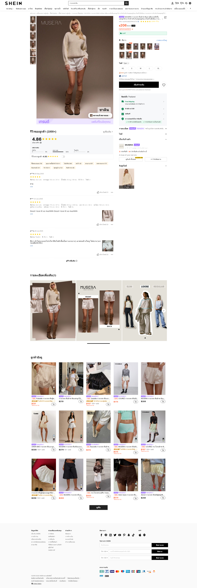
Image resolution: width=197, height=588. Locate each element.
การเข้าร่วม (34, 536)
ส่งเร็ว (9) (78, 163)
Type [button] (125, 63)
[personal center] (172, 3)
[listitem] (126, 179)
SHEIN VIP (51, 550)
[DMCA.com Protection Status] (107, 576)
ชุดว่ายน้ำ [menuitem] (57, 9)
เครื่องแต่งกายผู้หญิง (42, 13)
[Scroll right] (190, 8)
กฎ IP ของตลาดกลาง (37, 581)
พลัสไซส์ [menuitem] (66, 9)
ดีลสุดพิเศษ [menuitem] (38, 9)
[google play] (144, 536)
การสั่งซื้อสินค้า (52, 542)
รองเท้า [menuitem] (104, 9)
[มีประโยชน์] (98, 192)
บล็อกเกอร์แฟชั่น (36, 539)
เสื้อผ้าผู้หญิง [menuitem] (48, 9)
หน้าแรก (32, 13)
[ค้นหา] (126, 3)
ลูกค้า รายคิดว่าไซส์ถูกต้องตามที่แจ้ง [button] (133, 73)
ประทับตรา (63, 581)
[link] (177, 3)
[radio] (122, 46)
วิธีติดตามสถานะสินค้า (55, 545)
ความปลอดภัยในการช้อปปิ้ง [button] (133, 119)
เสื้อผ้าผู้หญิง (53, 13)
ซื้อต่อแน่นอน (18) (36, 163)
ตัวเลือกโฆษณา (73, 581)
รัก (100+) (47, 168)
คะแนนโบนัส (69, 539)
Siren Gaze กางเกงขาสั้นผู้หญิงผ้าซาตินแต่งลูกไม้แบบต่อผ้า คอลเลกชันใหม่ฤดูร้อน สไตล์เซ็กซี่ (126, 495)
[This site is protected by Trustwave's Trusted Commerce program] (101, 576)
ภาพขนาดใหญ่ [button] (162, 40)
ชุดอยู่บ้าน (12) (58, 168)
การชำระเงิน (69, 536)
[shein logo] (13, 3)
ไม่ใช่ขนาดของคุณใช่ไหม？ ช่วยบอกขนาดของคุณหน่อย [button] (136, 79)
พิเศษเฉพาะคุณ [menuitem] (21, 9)
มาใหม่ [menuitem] (30, 9)
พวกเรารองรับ (104, 567)
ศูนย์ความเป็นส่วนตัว (37, 578)
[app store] (140, 536)
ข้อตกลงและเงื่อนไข (73, 578)
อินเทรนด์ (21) (35, 168)
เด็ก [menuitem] (99, 9)
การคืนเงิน (51, 539)
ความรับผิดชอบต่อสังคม (38, 542)
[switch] (63, 156)
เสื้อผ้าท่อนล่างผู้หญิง (64, 13)
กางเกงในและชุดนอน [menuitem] (116, 9)
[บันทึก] (164, 85)
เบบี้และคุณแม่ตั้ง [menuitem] (179, 9)
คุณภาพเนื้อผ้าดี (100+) (53, 163)
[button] (186, 3)
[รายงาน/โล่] (112, 192)
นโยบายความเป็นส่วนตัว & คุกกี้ (55, 578)
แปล (31, 186)
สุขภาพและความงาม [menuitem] (132, 9)
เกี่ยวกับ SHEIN (35, 534)
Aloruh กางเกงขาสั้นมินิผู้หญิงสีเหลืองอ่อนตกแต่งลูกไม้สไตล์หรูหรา (153, 495)
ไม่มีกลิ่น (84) (68, 163)
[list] (118, 535)
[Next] (164, 311)
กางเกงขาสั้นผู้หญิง (77, 13)
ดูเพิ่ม (98, 507)
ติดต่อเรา (68, 534)
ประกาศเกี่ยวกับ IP (51, 581)
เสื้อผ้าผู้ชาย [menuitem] (91, 9)
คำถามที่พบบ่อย (70, 542)
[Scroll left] (187, 8)
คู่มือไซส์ (50, 547)
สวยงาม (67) (89, 163)
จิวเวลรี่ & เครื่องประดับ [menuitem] (78, 9)
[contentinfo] (134, 571)
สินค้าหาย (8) (70, 168)
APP (139, 530)
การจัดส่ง (51, 534)
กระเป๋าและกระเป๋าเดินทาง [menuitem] (163, 9)
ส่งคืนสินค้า (51, 536)
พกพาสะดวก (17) (102, 163)
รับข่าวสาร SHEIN (105, 541)
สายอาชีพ (34, 545)
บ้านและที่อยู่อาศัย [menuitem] (147, 9)
